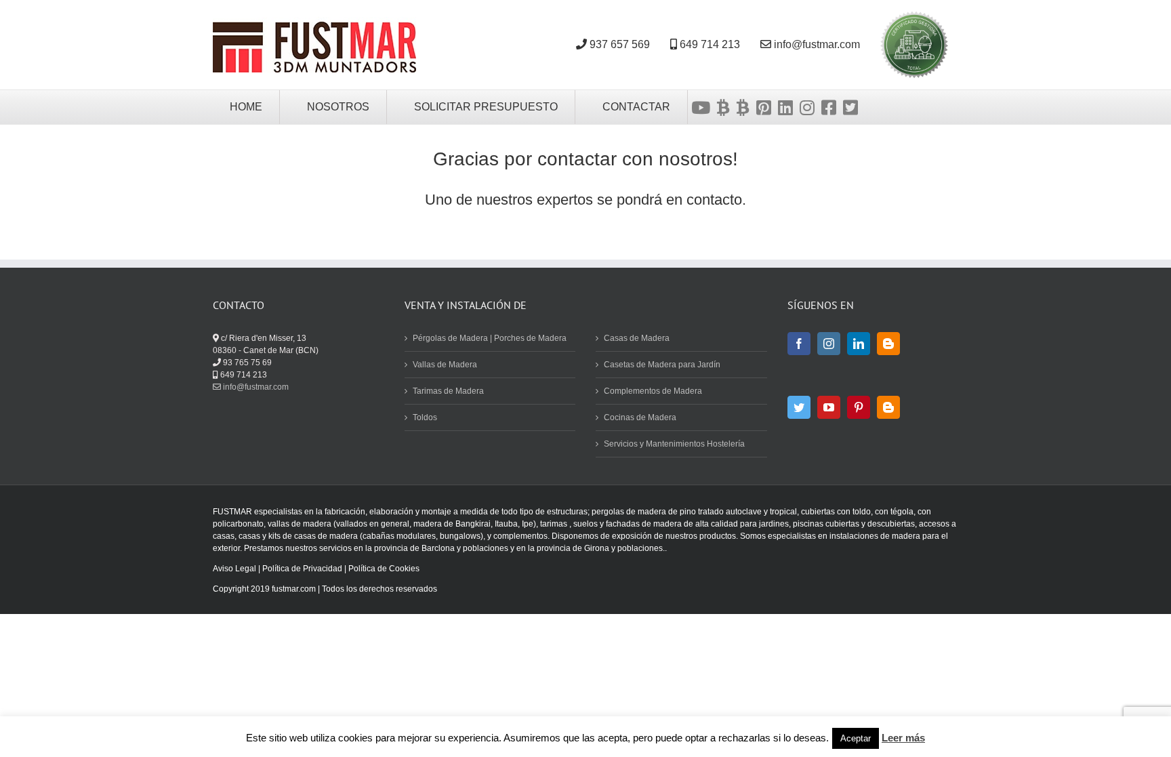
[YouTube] (828, 407)
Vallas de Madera (445, 364)
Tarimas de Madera (448, 391)
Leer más (903, 737)
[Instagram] (807, 107)
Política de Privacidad (302, 568)
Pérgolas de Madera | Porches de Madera (490, 338)
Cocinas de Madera (640, 417)
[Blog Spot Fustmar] (743, 107)
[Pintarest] (763, 107)
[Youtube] (700, 107)
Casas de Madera (637, 338)
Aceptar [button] (855, 738)
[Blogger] (888, 343)
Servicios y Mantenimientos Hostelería (674, 444)
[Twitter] (850, 107)
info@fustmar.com (255, 387)
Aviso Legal (234, 568)
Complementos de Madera (653, 391)
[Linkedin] (785, 107)
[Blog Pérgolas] (723, 107)
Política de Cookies (383, 568)
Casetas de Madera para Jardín (662, 364)
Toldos (425, 417)
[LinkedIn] (858, 343)
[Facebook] (828, 107)
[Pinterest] (858, 407)
